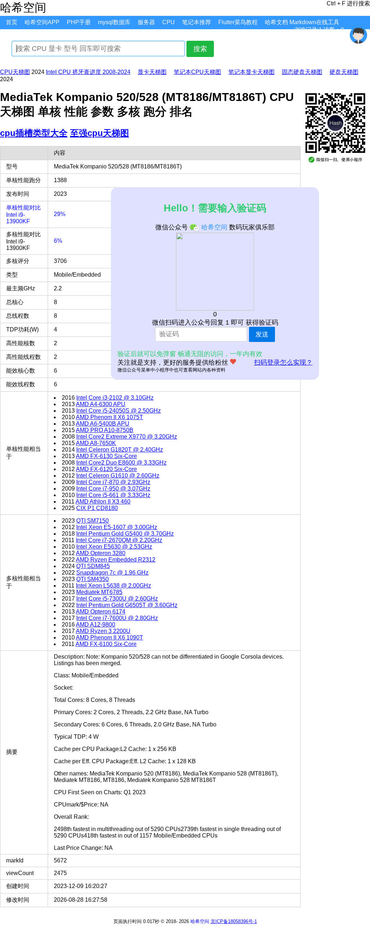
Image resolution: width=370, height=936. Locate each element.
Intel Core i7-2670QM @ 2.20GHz (119, 540)
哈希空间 (199, 921)
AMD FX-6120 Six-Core (106, 469)
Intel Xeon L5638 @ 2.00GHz (113, 586)
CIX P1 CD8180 (97, 508)
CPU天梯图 (15, 72)
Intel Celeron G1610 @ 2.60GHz (117, 476)
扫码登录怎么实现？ (283, 362)
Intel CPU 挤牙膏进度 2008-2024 (88, 72)
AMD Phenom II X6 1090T (109, 637)
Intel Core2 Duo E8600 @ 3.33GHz (121, 463)
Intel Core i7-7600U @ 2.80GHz (117, 618)
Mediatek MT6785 (99, 592)
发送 (261, 334)
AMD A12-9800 (95, 624)
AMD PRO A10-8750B (104, 430)
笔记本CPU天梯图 (197, 72)
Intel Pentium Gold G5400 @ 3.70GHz (125, 534)
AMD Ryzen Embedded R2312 (115, 560)
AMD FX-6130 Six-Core (106, 456)
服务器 (146, 22)
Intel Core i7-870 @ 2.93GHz (113, 482)
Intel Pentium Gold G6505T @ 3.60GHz (126, 605)
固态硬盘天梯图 (302, 72)
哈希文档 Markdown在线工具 (302, 22)
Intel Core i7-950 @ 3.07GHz (113, 488)
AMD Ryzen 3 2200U (103, 631)
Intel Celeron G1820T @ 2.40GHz (119, 450)
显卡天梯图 (152, 72)
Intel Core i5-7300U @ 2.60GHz (117, 599)
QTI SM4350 (92, 579)
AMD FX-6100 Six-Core (106, 644)
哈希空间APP (42, 22)
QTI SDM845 (93, 566)
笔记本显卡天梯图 (251, 72)
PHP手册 (79, 22)
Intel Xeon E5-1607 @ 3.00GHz (116, 527)
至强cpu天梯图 (99, 133)
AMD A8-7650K (96, 443)
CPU (168, 22)
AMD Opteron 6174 (100, 611)
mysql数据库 (114, 22)
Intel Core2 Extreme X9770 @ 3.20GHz (126, 437)
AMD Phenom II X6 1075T (109, 417)
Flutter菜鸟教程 (238, 22)
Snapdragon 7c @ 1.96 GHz (112, 573)
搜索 (200, 49)
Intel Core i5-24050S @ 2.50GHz (118, 411)
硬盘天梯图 (344, 72)
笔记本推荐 (196, 22)
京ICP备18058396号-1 (234, 921)
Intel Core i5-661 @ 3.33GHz (113, 495)
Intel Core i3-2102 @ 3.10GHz (115, 398)
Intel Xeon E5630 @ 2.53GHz (114, 547)
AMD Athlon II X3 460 (103, 501)
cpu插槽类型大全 (34, 133)
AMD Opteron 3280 (100, 553)
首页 (11, 22)
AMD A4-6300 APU (100, 404)
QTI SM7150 (92, 521)
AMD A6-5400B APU (102, 424)
